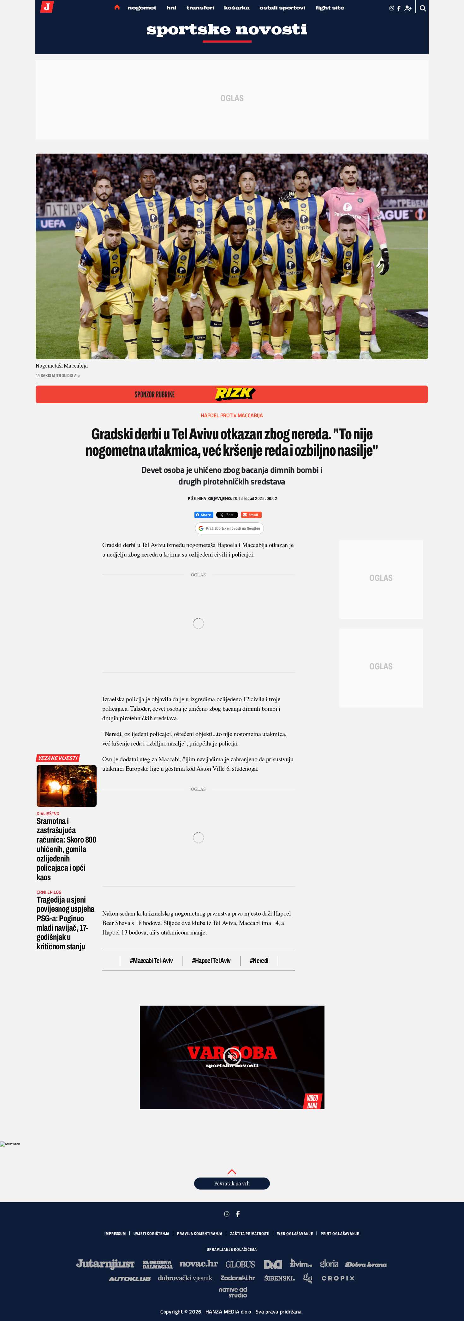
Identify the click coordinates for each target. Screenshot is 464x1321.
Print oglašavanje (340, 1234)
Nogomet (142, 7)
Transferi (200, 7)
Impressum (115, 1234)
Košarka (236, 7)
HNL (171, 7)
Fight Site (330, 7)
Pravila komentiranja (200, 1234)
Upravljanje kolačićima (232, 1249)
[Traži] (423, 8)
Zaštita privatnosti (250, 1234)
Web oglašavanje (295, 1234)
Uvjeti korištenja (152, 1234)
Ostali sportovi (282, 7)
